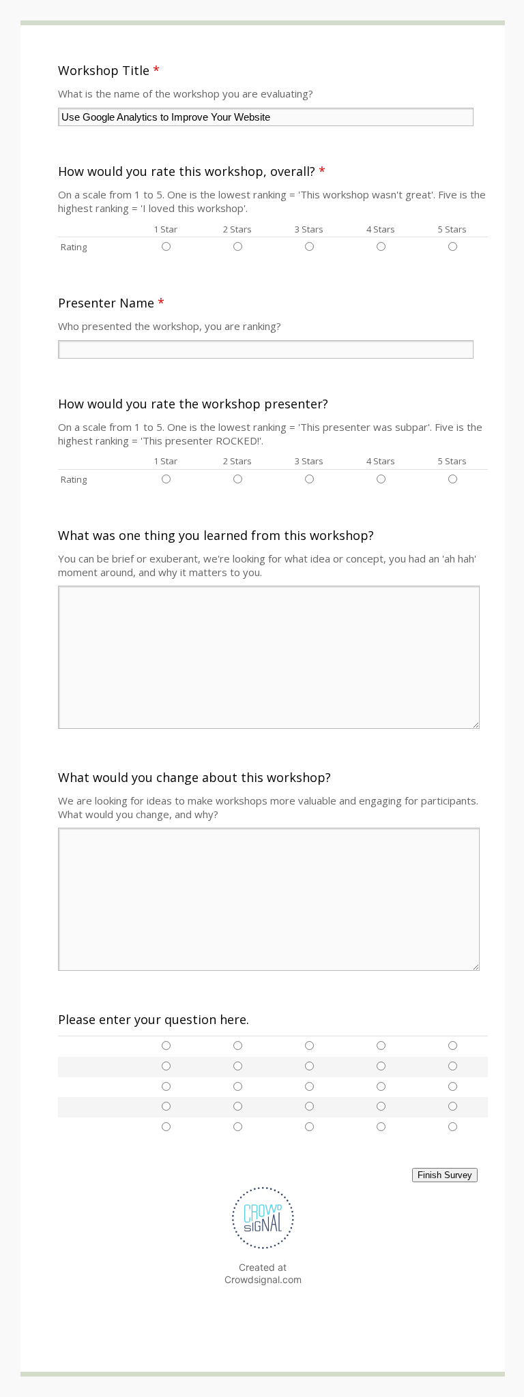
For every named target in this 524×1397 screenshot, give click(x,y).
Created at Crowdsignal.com (263, 1273)
